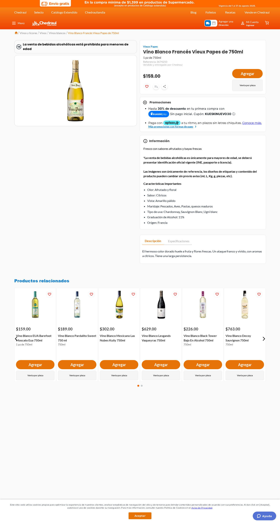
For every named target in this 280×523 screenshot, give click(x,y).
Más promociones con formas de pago (170, 126)
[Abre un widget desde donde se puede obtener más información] (264, 516)
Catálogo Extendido (64, 12)
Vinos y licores (28, 33)
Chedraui (20, 12)
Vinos (43, 33)
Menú (21, 23)
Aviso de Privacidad (201, 507)
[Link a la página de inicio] (16, 33)
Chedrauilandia (95, 12)
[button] (16, 339)
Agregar (247, 73)
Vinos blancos (57, 33)
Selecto (39, 12)
